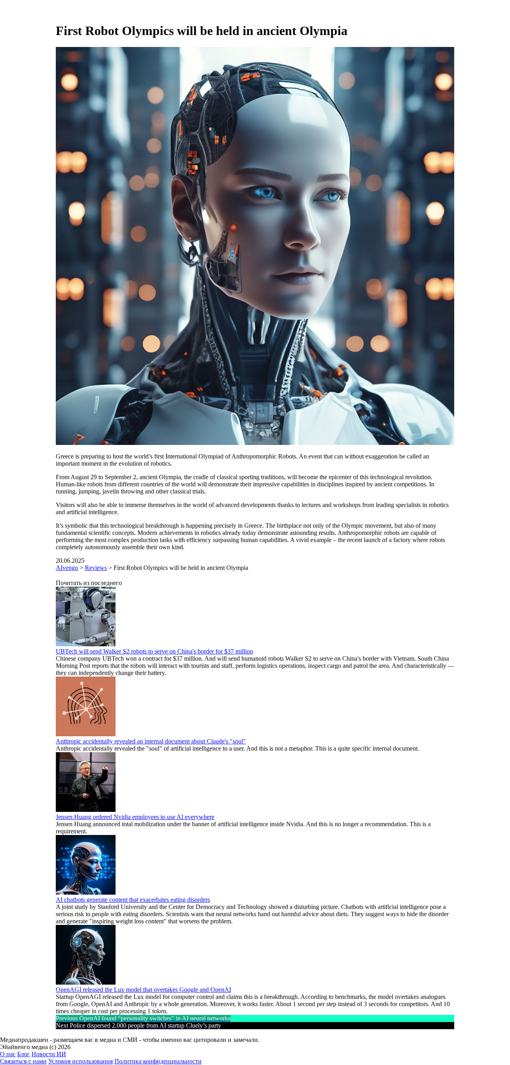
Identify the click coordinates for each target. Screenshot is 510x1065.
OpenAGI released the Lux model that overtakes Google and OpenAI (143, 989)
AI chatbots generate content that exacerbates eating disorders (133, 899)
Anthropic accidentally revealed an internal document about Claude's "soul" (151, 741)
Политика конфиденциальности (158, 1061)
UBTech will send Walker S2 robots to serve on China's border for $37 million (154, 651)
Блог (23, 1054)
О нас (8, 1054)
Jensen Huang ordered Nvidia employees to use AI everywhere (135, 816)
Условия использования (80, 1061)
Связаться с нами (23, 1061)
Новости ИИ (48, 1054)
